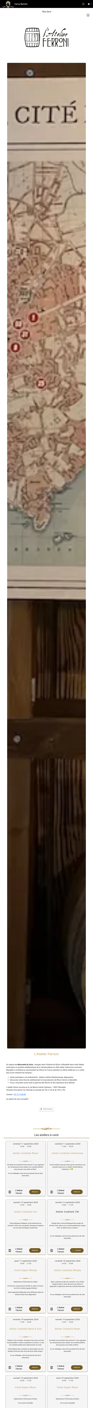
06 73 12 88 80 (20, 1094)
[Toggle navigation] (83, 4)
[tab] (46, 1135)
